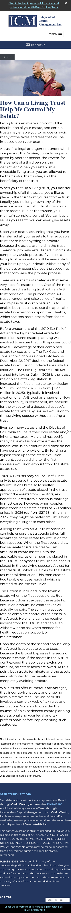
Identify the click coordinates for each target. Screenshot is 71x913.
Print (7, 57)
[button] (55, 34)
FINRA (51, 804)
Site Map (6, 896)
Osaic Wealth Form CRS (15, 793)
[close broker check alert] (65, 3)
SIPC (59, 804)
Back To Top (56, 899)
